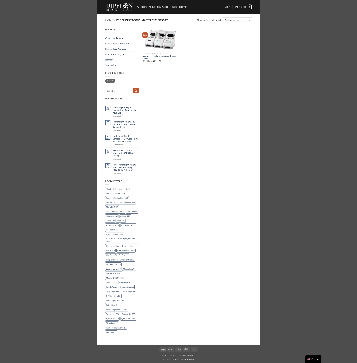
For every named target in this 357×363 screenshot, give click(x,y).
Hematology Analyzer (115, 48)
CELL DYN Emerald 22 (115, 212)
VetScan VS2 (111, 332)
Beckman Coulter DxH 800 (117, 198)
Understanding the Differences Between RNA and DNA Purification (125, 139)
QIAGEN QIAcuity (129, 291)
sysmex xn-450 (112, 319)
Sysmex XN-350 (128, 314)
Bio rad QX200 (112, 207)
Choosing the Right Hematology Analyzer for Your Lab (125, 110)
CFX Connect (132, 212)
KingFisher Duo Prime (126, 251)
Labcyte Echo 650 (113, 269)
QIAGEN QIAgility (113, 296)
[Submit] (136, 90)
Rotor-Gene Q (111, 305)
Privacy (191, 355)
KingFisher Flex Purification (117, 255)
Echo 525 (121, 221)
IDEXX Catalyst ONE (114, 234)
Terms (183, 355)
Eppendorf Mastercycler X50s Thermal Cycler (159, 57)
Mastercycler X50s (113, 273)
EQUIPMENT (162, 7)
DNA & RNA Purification (117, 43)
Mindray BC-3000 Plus (115, 278)
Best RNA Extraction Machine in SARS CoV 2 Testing (124, 153)
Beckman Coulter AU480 (116, 193)
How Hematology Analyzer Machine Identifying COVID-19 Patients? (125, 167)
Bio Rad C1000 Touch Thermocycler (120, 203)
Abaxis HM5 (111, 189)
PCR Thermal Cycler (115, 54)
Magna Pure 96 (129, 269)
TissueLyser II (111, 323)
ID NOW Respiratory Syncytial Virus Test (120, 240)
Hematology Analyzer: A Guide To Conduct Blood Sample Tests (124, 124)
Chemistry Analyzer (114, 38)
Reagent (109, 59)
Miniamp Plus (111, 282)
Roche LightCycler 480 (115, 300)
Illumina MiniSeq (112, 246)
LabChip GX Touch (113, 264)
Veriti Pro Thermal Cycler (116, 328)
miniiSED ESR (124, 282)
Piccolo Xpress (112, 287)
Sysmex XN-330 (112, 314)
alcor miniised (124, 189)
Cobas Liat (110, 221)
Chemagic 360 (112, 216)
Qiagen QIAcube (112, 291)
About (152, 7)
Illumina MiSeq (127, 246)
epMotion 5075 (112, 225)
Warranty (174, 355)
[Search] (138, 7)
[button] (227, 7)
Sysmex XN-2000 (128, 319)
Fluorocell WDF (112, 230)
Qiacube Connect (127, 287)
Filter (110, 81)
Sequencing (110, 65)
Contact (182, 7)
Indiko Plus (110, 251)
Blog (174, 7)
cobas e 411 (125, 216)
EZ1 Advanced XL (128, 225)
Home (144, 7)
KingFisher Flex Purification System (120, 260)
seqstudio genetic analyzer (116, 310)
